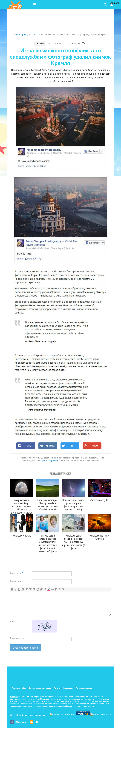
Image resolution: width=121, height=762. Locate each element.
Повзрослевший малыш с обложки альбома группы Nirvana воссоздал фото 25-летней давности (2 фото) (47, 543)
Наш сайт (14, 697)
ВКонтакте (20, 722)
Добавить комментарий (26, 648)
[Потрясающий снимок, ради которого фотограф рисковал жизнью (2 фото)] (73, 488)
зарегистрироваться (50, 460)
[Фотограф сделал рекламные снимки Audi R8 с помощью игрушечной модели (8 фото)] (73, 523)
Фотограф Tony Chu (21, 535)
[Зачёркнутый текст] (23, 589)
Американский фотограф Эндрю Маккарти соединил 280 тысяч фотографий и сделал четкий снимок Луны (21, 507)
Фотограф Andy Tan (99, 500)
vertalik (71, 43)
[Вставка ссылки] (41, 589)
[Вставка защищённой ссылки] (45, 589)
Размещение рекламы (40, 688)
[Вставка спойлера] (63, 589)
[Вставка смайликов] (38, 589)
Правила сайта (19, 688)
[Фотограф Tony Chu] (21, 523)
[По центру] (30, 589)
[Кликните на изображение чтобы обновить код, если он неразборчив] (44, 631)
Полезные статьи (84, 688)
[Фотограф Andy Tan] (99, 488)
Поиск (57, 688)
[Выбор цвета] (48, 589)
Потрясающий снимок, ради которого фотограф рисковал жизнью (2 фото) (73, 504)
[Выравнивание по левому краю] (27, 589)
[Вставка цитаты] (56, 589)
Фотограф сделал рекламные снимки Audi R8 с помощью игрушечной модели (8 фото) (73, 542)
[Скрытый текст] (52, 589)
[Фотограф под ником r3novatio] (99, 523)
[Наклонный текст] (15, 589)
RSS (36, 722)
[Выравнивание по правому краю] (34, 589)
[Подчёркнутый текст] (19, 589)
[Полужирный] (12, 589)
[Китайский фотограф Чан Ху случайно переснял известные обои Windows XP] (47, 488)
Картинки (40, 43)
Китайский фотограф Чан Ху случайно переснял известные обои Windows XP (47, 504)
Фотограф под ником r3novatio (99, 537)
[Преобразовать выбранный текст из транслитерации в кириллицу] (59, 589)
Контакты (68, 688)
